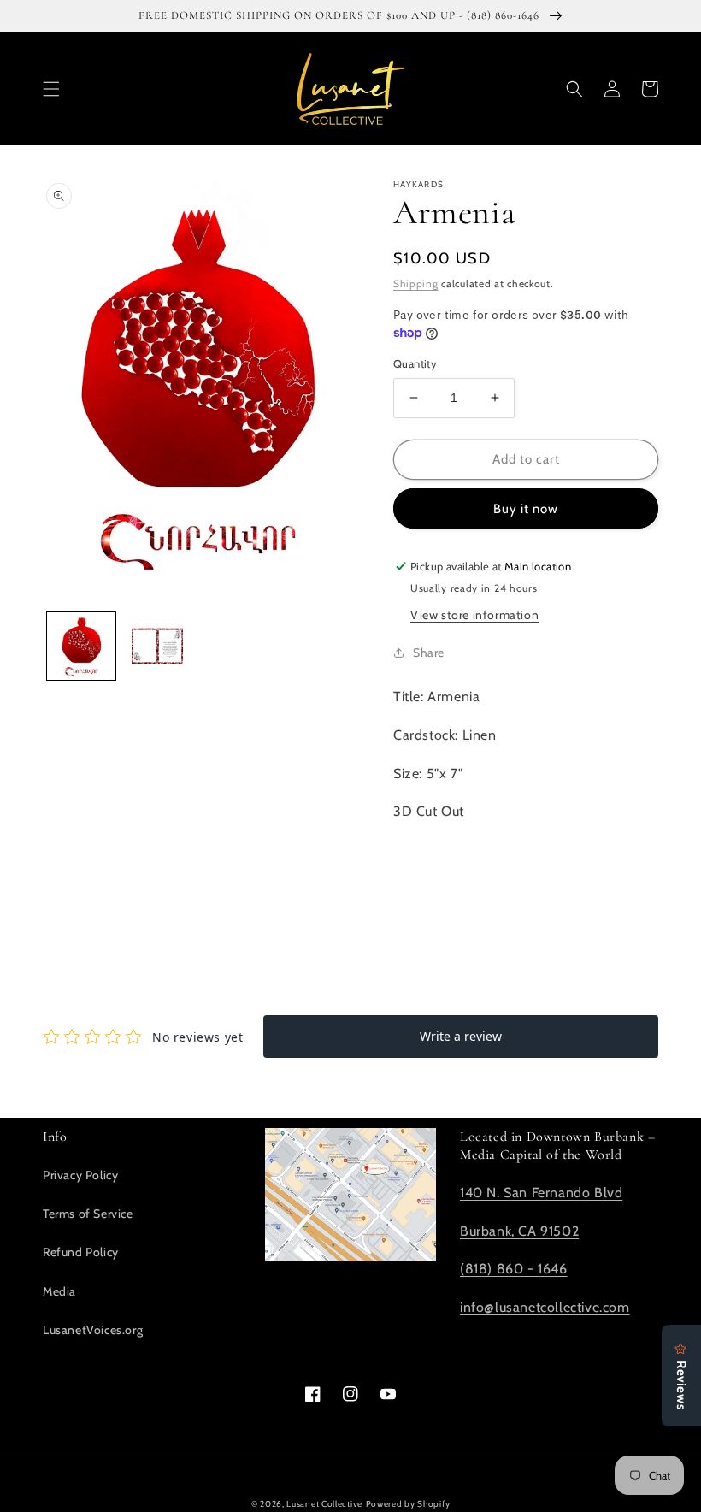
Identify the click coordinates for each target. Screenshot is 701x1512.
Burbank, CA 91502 (519, 1231)
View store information (474, 615)
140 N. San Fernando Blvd (541, 1192)
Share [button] (429, 652)
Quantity (415, 363)
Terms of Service (88, 1213)
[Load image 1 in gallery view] (81, 646)
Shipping (416, 283)
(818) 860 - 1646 (514, 1269)
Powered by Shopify (408, 1503)
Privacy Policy (80, 1175)
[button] (51, 89)
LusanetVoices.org (93, 1330)
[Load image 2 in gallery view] (158, 646)
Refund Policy (81, 1252)
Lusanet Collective (324, 1503)
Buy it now (525, 509)
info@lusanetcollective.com (545, 1307)
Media (59, 1291)
